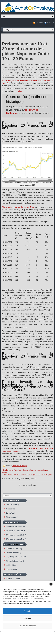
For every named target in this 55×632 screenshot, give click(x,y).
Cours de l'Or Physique (19, 466)
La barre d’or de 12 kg (14, 548)
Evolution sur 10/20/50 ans (15, 526)
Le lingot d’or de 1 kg (13, 552)
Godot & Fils (10, 509)
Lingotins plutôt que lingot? (16, 557)
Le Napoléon (11, 565)
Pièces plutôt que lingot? (15, 561)
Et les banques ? (12, 517)
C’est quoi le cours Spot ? (15, 531)
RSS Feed (39, 23)
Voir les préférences (27, 626)
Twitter (50, 23)
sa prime (18, 91)
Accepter (28, 611)
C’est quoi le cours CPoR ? (16, 535)
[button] (51, 584)
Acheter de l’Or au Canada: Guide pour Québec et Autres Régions (28, 475)
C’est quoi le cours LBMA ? (16, 539)
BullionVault (10, 513)
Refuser (27, 618)
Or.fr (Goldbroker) (12, 504)
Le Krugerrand (11, 569)
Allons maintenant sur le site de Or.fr (18, 207)
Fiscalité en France (13, 579)
